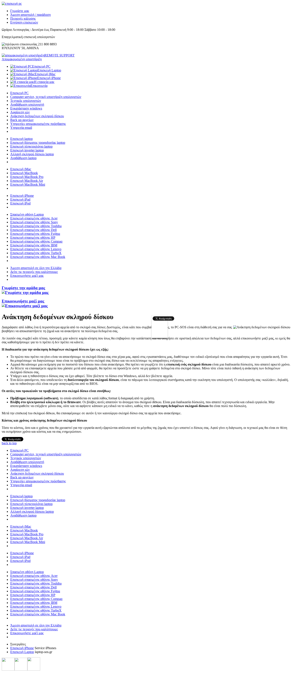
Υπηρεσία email (21, 127)
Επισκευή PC (19, 93)
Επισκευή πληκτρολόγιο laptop (31, 146)
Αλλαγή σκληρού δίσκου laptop (32, 154)
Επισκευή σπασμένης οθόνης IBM (33, 245)
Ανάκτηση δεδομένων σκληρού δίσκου (37, 116)
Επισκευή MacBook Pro (26, 177)
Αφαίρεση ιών (20, 112)
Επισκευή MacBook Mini (27, 184)
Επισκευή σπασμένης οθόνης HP (32, 237)
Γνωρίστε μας (19, 11)
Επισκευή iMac (20, 169)
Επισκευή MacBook (24, 173)
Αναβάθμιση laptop (23, 158)
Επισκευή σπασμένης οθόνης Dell (33, 230)
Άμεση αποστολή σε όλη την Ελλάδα (35, 268)
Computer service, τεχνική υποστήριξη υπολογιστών (45, 97)
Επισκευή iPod (20, 203)
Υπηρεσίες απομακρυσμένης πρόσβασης (38, 124)
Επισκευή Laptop (22, 652)
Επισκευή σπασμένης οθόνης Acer (34, 218)
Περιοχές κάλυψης (23, 18)
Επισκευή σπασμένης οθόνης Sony (34, 222)
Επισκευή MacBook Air (26, 180)
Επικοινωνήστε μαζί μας (27, 275)
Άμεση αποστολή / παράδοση (30, 14)
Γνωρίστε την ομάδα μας (23, 288)
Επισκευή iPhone (22, 195)
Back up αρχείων (22, 120)
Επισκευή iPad (20, 199)
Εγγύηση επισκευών (24, 22)
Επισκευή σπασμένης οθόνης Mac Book (37, 257)
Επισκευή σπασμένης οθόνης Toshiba (36, 226)
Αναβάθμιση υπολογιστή (27, 104)
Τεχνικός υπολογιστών (25, 100)
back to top (9, 443)
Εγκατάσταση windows (26, 108)
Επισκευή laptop (21, 139)
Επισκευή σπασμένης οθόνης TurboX (36, 253)
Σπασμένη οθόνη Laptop (27, 214)
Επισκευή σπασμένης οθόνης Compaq (36, 241)
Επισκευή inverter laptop (27, 150)
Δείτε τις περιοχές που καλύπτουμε (34, 272)
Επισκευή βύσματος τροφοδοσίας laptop (37, 142)
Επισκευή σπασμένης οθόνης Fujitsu (35, 234)
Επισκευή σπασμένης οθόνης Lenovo (35, 249)
